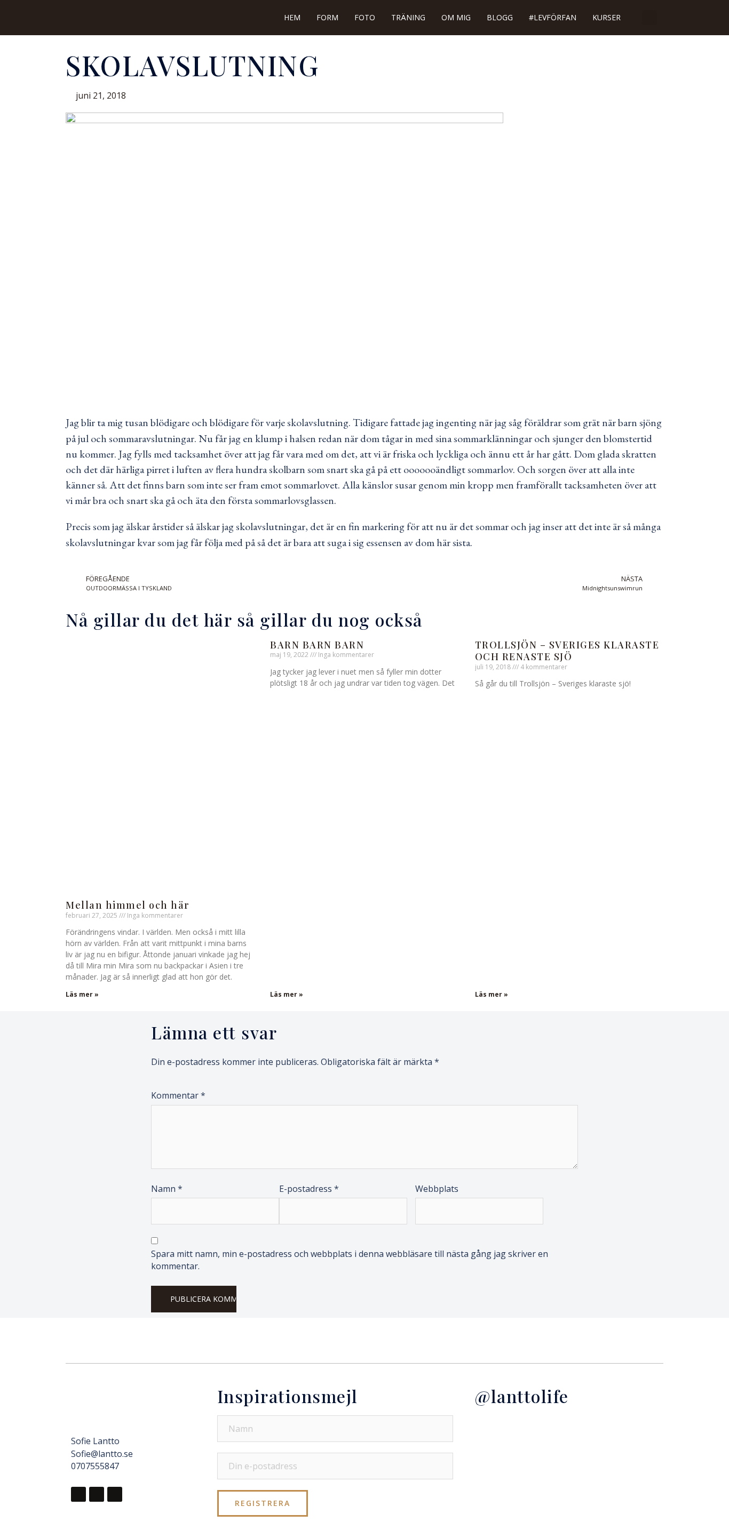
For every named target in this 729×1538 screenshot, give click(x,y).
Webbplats (436, 1189)
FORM (327, 17)
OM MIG (456, 17)
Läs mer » (82, 994)
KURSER (606, 17)
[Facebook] (78, 1494)
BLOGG (500, 17)
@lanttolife (521, 1395)
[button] (649, 17)
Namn (167, 1189)
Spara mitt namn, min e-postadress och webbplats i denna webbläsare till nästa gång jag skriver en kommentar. (349, 1260)
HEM (292, 17)
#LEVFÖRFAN (552, 17)
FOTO (364, 17)
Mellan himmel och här (128, 905)
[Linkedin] (114, 1494)
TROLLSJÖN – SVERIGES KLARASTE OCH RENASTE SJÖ (567, 650)
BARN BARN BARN (317, 644)
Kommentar (178, 1095)
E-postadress (309, 1189)
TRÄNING (408, 17)
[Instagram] (96, 1494)
